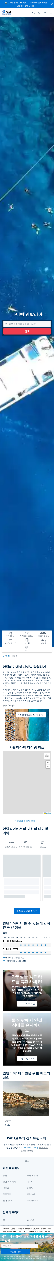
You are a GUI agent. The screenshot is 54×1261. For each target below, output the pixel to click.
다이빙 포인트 (25, 846)
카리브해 (31, 1194)
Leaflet (48, 813)
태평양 (30, 1187)
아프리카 (7, 1194)
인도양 (6, 1187)
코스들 (43, 846)
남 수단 (30, 1219)
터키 (8, 656)
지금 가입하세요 (27, 1058)
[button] (47, 756)
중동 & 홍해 (32, 1175)
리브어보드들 (11, 846)
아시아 (30, 1181)
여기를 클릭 (15, 1259)
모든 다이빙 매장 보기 (27, 911)
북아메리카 (32, 1200)
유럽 (5, 1175)
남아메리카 (8, 1200)
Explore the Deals (25, 5)
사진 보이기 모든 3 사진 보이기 (31, 715)
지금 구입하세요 (27, 1003)
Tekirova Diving (30, 1147)
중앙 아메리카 (9, 1181)
